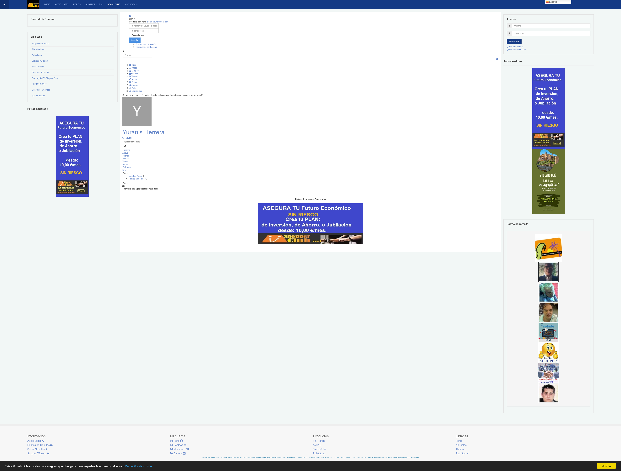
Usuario (128, 137)
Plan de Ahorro (38, 49)
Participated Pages (137, 178)
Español (553, 2)
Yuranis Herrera (143, 131)
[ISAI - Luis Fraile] (548, 372)
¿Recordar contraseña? (517, 49)
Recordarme (138, 35)
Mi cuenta (130, 4)
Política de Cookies (38, 445)
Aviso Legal (37, 55)
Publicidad (319, 453)
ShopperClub (92, 4)
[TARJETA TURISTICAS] (548, 247)
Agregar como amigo (132, 141)
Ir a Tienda (319, 441)
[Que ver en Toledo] (548, 181)
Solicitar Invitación (40, 60)
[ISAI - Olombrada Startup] (548, 108)
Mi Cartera (176, 453)
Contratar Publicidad (41, 72)
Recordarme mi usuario (146, 44)
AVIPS (317, 445)
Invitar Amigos (38, 66)
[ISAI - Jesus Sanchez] (548, 271)
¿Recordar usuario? (515, 46)
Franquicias (319, 449)
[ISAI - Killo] (548, 291)
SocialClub (113, 4)
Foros (77, 4)
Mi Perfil (175, 441)
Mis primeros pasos (40, 43)
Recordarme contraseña (146, 46)
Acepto (606, 466)
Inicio (47, 4)
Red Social (462, 453)
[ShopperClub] (33, 4)
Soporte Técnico (37, 453)
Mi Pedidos (177, 445)
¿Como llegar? (38, 95)
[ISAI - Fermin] (548, 352)
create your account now (157, 21)
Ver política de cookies (139, 466)
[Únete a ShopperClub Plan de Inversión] (310, 223)
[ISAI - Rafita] (548, 312)
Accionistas (61, 4)
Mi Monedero (178, 449)
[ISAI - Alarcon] (548, 392)
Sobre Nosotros (36, 449)
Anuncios (461, 445)
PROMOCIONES (39, 84)
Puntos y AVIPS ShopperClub (45, 78)
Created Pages (136, 175)
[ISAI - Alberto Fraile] (548, 332)
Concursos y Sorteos (41, 89)
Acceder (134, 39)
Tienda (460, 449)
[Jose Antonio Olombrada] (72, 156)
